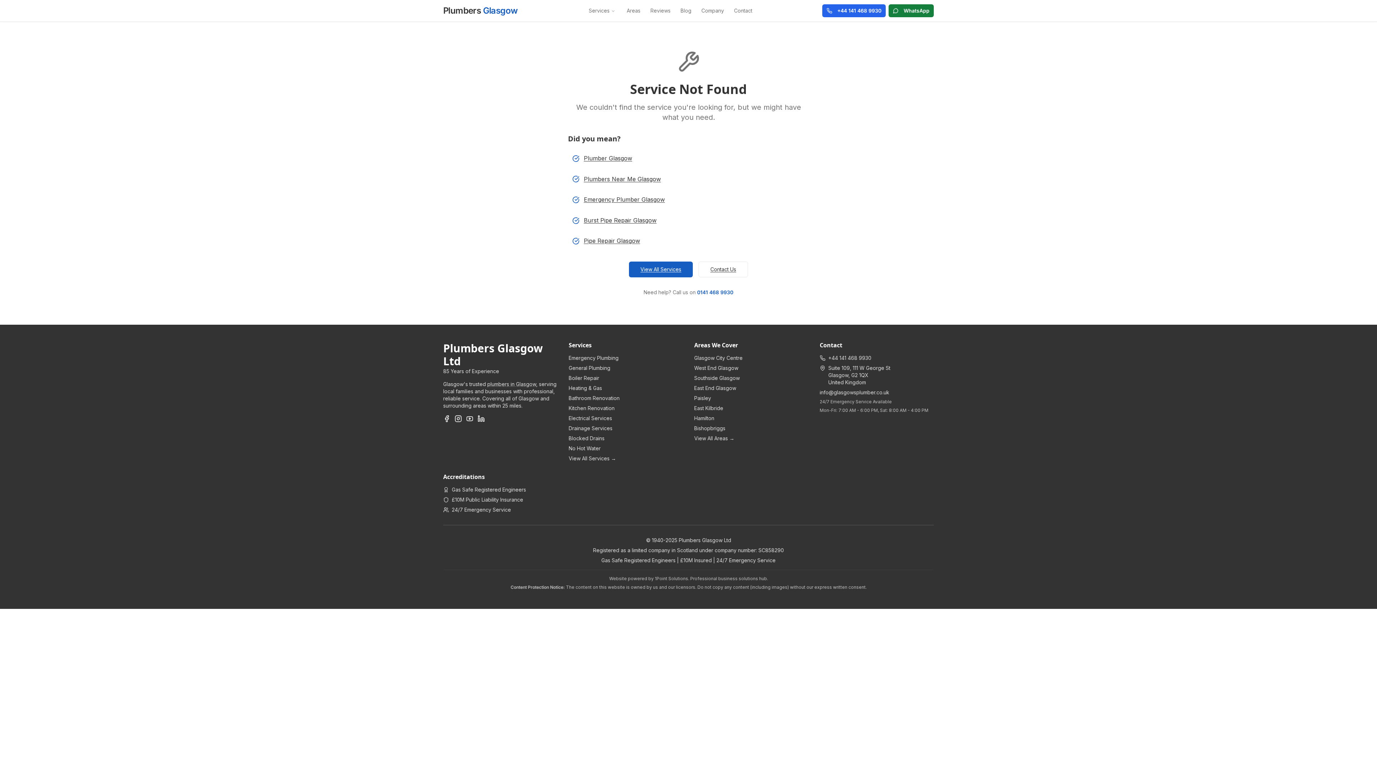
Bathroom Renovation (594, 398)
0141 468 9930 (715, 292)
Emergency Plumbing (594, 358)
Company (712, 11)
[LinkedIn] (481, 418)
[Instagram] (458, 418)
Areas (633, 11)
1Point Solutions (671, 578)
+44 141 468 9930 (859, 11)
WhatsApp (916, 11)
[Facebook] (446, 418)
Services (599, 11)
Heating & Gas (585, 388)
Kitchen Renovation (592, 408)
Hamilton (704, 418)
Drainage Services (590, 428)
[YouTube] (469, 418)
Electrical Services (590, 418)
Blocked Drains (587, 438)
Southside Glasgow (717, 378)
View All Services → (592, 458)
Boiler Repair (584, 378)
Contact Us (723, 269)
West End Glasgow (716, 368)
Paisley (702, 398)
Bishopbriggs (709, 428)
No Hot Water (585, 448)
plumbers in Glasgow (511, 384)
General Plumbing (589, 368)
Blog (686, 11)
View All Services (660, 269)
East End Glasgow (715, 388)
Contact (743, 11)
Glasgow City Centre (718, 358)
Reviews (660, 11)
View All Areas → (714, 438)
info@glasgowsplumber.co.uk (854, 392)
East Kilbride (708, 408)
